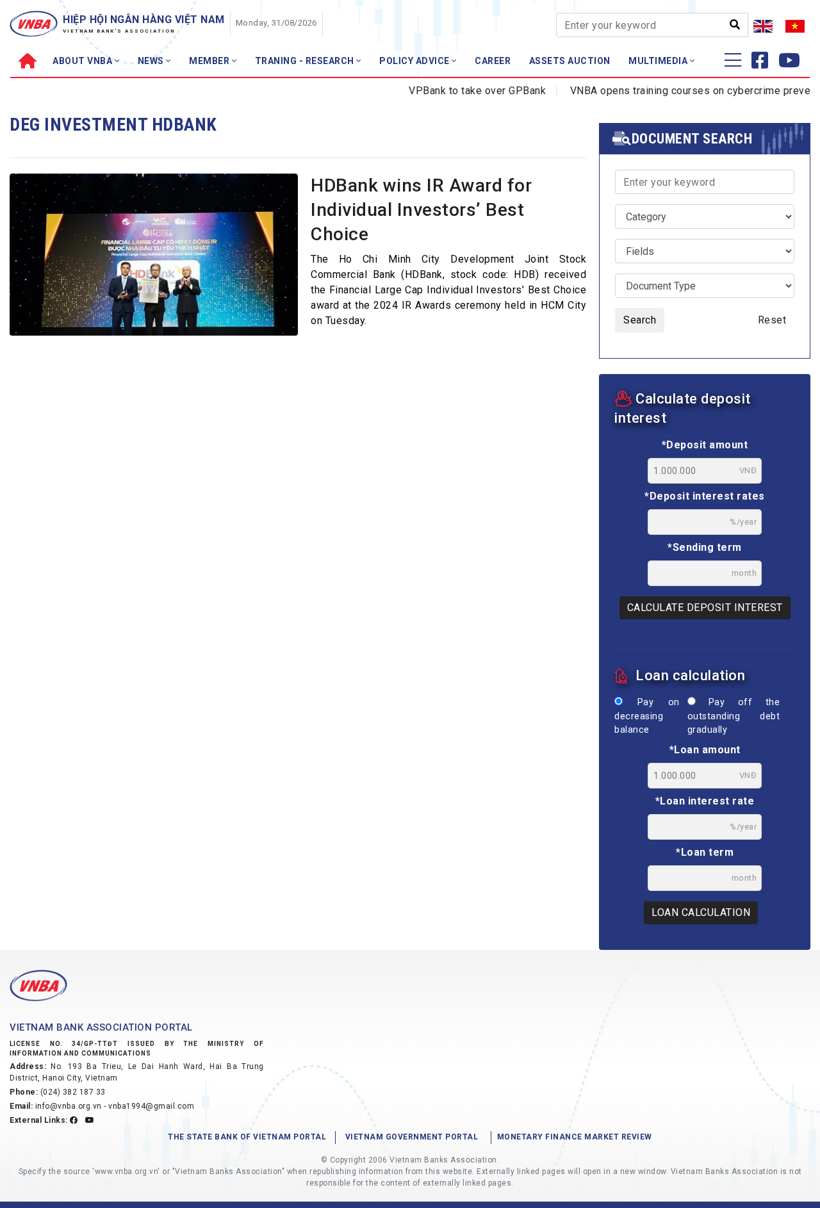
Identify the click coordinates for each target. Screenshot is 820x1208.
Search (639, 320)
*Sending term (705, 547)
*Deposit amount (705, 445)
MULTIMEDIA (659, 61)
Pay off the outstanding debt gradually (733, 716)
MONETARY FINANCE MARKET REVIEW (574, 1136)
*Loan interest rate (705, 801)
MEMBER (210, 61)
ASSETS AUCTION (570, 61)
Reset (772, 320)
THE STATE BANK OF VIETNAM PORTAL (247, 1136)
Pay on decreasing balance (647, 716)
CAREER (493, 61)
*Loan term (705, 852)
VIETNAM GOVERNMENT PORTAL (412, 1136)
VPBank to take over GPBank (461, 91)
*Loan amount (705, 750)
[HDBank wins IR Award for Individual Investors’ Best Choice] (154, 270)
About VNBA (84, 61)
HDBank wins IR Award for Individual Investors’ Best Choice (421, 210)
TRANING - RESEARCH (306, 61)
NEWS (152, 61)
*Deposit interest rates (704, 496)
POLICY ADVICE (415, 61)
